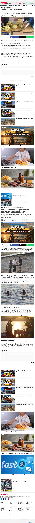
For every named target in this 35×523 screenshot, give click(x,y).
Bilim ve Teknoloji (12, 505)
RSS (9, 519)
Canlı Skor (27, 509)
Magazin (10, 504)
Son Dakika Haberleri (29, 507)
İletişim (27, 503)
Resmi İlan (19, 5)
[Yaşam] (17, 442)
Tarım (26, 5)
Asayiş (13, 5)
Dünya (10, 501)
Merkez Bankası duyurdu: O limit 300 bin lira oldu (17, 474)
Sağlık (10, 508)
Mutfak (10, 511)
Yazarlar (10, 503)
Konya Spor (10, 5)
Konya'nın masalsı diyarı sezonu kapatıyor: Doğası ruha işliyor (14, 145)
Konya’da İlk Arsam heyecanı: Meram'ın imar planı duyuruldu (25, 93)
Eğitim (10, 502)
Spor (1, 505)
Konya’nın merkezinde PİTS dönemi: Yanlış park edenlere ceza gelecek (24, 110)
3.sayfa (2, 503)
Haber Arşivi (28, 504)
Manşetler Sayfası (20, 503)
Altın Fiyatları (20, 507)
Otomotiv (10, 510)
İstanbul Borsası (20, 504)
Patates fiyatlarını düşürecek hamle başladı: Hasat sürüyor (24, 118)
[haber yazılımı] (30, 522)
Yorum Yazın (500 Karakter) (5, 68)
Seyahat (10, 507)
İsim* (2, 65)
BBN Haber (3, 7)
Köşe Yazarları (20, 501)
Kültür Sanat (3, 509)
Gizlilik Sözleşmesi (29, 502)
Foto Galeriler (20, 502)
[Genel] (17, 156)
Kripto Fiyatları (20, 508)
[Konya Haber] (17, 135)
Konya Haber (5, 5)
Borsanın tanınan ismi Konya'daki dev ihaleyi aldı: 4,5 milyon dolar (24, 85)
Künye (27, 501)
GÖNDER (32, 76)
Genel (10, 513)
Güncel (1, 5)
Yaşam (16, 5)
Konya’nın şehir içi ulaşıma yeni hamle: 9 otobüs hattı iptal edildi (24, 102)
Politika (2, 510)
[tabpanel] (17, 180)
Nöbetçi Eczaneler (20, 510)
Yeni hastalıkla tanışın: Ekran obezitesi (9, 167)
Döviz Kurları (20, 505)
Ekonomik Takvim (20, 509)
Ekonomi (23, 5)
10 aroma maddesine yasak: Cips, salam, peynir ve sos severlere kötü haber (17, 188)
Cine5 (27, 508)
